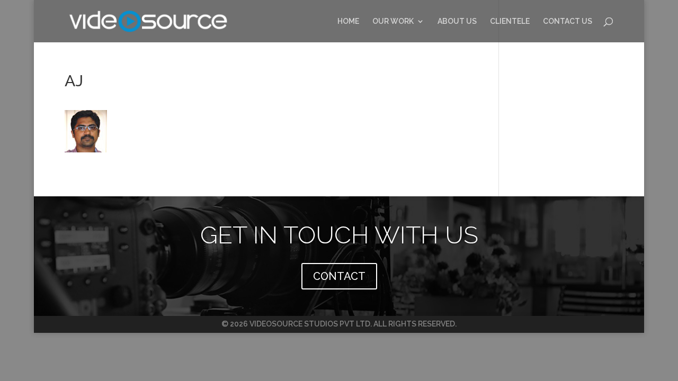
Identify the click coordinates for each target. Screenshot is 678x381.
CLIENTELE (510, 21)
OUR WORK (393, 21)
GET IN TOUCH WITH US (339, 235)
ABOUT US (457, 21)
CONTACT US (567, 21)
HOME (348, 21)
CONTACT (339, 276)
